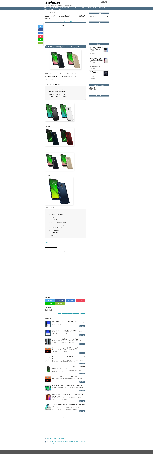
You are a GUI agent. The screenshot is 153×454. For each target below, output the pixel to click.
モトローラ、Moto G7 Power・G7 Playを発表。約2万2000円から (68, 385)
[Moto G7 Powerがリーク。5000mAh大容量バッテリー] (48, 379)
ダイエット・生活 (57, 9)
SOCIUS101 (78, 452)
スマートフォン (76, 7)
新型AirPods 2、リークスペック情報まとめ (56, 438)
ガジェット (64, 7)
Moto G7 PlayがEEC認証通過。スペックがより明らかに (65, 339)
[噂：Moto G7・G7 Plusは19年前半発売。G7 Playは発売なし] (48, 350)
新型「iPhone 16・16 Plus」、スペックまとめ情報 (96, 48)
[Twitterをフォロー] (102, 2)
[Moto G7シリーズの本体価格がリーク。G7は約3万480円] (40, 33)
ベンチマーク (94, 7)
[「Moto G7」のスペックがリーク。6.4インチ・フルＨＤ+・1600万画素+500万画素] (48, 397)
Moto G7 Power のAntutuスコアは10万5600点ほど (64, 321)
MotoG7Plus (64, 313)
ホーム (45, 7)
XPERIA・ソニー (51, 7)
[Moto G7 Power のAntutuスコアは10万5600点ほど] (48, 324)
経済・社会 (51, 9)
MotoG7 (59, 313)
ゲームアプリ (69, 7)
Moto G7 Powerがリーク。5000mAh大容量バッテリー (65, 377)
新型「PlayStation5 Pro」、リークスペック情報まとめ (96, 72)
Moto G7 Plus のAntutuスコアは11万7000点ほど (64, 330)
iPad (60, 7)
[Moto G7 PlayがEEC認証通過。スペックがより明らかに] (48, 341)
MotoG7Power (76, 313)
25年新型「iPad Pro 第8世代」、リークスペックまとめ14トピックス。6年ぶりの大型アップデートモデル (96, 60)
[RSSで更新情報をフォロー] (106, 2)
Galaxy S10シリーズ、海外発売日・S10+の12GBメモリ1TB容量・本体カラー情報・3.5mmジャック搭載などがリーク (66, 442)
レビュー (103, 7)
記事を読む (82, 326)
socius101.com (93, 55)
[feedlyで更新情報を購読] (104, 2)
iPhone (56, 7)
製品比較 (45, 9)
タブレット (89, 7)
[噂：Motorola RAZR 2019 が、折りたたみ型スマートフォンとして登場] (48, 359)
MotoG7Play (70, 313)
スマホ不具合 (82, 7)
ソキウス (83, 313)
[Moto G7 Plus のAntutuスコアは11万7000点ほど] (48, 333)
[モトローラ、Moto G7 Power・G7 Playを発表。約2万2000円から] (48, 388)
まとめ (99, 7)
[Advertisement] (66, 34)
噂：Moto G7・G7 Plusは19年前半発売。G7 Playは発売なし (66, 348)
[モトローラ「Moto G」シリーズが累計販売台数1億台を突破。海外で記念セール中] (48, 407)
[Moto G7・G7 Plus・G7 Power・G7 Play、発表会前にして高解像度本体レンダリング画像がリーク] (48, 369)
